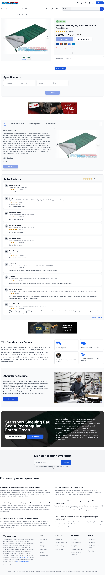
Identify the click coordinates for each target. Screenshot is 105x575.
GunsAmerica (9, 536)
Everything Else (23, 15)
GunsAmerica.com (20, 571)
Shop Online (4, 9)
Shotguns (43, 546)
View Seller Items (96, 53)
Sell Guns (99, 3)
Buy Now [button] (65, 39)
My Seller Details (76, 542)
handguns (40, 490)
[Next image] (47, 36)
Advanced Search (61, 542)
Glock (3, 494)
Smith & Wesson (18, 494)
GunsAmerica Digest (22, 561)
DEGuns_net (68, 53)
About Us (91, 551)
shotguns (3, 492)
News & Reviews (26, 9)
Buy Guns (11, 399)
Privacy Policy (76, 571)
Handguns (43, 539)
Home (4, 15)
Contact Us (91, 542)
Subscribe (66, 462)
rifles (45, 490)
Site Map (94, 571)
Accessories (12, 15)
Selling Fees (74, 546)
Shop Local (15, 9)
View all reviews (97, 317)
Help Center (91, 539)
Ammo (42, 552)
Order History (59, 546)
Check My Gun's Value (52, 9)
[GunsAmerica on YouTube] (10, 564)
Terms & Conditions (86, 571)
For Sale (65, 9)
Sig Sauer (9, 494)
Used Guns (43, 549)
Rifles (42, 542)
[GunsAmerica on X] (7, 564)
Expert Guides (39, 9)
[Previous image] (4, 36)
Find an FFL (59, 549)
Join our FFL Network (78, 549)
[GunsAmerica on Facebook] (3, 564)
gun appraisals (24, 557)
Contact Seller (61, 68)
